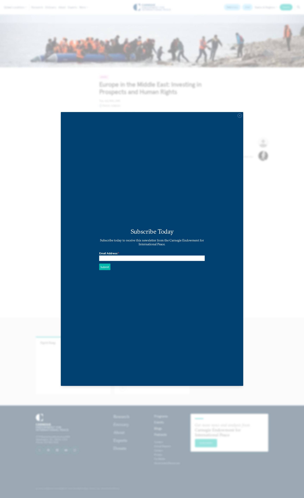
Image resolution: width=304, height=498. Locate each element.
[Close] (240, 115)
